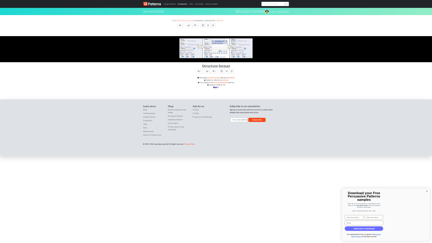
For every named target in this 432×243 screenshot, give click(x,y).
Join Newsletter (149, 113)
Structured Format (220, 82)
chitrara (219, 20)
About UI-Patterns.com (152, 135)
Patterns (170, 4)
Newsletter (199, 4)
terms (359, 236)
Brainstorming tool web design (177, 111)
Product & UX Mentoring (202, 117)
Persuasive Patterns (175, 116)
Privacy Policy (189, 144)
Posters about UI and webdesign (176, 128)
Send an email (148, 131)
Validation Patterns (175, 119)
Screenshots (182, 4)
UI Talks (196, 113)
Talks (191, 4)
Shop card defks (212, 4)
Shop (145, 128)
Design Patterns (149, 117)
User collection (279, 11)
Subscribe (257, 120)
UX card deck (173, 123)
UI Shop (196, 110)
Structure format (249, 11)
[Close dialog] (427, 191)
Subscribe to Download (364, 229)
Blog (145, 110)
